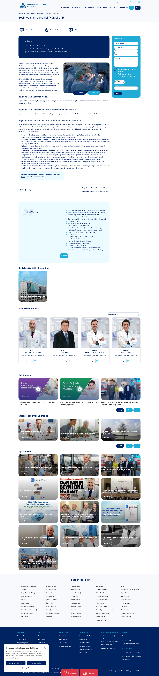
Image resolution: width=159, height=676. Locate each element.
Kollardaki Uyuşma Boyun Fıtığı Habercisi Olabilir (85, 230)
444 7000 (128, 640)
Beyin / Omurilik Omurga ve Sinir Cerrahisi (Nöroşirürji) (87, 219)
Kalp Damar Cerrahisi (52, 613)
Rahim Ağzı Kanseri (101, 599)
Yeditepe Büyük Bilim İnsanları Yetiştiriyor (76, 467)
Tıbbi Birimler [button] (89, 8)
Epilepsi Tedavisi (51, 593)
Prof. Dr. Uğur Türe (64, 351)
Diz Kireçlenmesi (51, 589)
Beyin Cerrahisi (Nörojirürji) (29, 593)
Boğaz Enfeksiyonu (27, 613)
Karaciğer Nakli (75, 586)
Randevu (80, 93)
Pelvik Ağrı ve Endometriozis (104, 610)
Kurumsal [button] (113, 8)
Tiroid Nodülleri (125, 603)
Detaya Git (25, 473)
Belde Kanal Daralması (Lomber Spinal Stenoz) (84, 228)
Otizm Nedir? (100, 593)
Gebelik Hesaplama (106, 644)
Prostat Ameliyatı (51, 606)
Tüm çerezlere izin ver (16, 663)
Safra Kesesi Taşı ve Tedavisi (130, 589)
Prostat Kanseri (100, 616)
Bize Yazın (125, 636)
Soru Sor (95, 93)
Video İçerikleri (79, 30)
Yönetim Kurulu (21, 639)
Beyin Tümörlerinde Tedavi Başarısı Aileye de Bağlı (85, 250)
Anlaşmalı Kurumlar (107, 2)
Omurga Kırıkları (74, 221)
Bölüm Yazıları (30, 30)
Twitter (138, 653)
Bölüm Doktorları (56, 30)
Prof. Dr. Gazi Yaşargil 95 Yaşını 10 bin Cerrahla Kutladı (37, 538)
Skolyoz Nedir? (125, 596)
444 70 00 (136, 2)
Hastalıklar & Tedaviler (65, 636)
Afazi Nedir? (72, 234)
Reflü (122, 586)
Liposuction (74, 596)
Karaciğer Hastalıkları (52, 610)
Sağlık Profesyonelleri (122, 2)
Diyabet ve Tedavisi (52, 586)
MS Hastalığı (99, 586)
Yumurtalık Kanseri (126, 610)
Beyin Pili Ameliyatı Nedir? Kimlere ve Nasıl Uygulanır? (87, 210)
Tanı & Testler (63, 643)
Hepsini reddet (36, 663)
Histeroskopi (50, 596)
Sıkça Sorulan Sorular (86, 649)
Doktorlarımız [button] (76, 8)
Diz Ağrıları (24, 616)
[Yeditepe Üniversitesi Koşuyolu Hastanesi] (32, 286)
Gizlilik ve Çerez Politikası (116, 671)
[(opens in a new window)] (25, 189)
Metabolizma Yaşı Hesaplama (109, 641)
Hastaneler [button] (65, 8)
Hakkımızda (20, 636)
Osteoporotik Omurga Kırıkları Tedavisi (81, 232)
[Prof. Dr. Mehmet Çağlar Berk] (33, 333)
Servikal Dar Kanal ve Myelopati (79, 223)
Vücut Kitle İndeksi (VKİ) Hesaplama (107, 637)
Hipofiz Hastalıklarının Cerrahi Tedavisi (81, 239)
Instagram (138, 656)
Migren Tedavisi (76, 613)
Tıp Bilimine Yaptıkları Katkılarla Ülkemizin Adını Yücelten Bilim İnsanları (120, 538)
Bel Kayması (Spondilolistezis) (78, 226)
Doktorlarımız (42, 636)
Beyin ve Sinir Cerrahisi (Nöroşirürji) (33, 355)
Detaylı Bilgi (27, 361)
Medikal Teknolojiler (86, 653)
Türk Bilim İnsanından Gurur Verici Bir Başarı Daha (36, 515)
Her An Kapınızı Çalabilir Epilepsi (79, 241)
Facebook (128, 653)
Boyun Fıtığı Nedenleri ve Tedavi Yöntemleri (83, 215)
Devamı (64, 256)
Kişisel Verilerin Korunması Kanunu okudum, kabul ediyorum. (127, 72)
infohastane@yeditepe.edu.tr (127, 643)
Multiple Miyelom (76, 616)
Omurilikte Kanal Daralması (77, 245)
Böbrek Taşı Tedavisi (27, 606)
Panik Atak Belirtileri (102, 606)
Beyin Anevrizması (26, 596)
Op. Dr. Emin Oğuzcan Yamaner (95, 351)
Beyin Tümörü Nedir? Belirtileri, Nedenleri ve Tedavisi (86, 212)
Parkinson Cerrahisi (102, 596)
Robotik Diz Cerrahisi (102, 613)
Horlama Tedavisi (51, 599)
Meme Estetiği (75, 599)
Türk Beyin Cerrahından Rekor (31, 491)
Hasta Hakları (83, 639)
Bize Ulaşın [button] (124, 8)
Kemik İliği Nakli (75, 589)
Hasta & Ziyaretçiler (93, 2)
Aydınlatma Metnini (124, 74)
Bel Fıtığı (23, 599)
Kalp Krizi (49, 616)
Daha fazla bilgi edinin (13, 658)
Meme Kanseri (75, 610)
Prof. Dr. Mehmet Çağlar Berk (32, 351)
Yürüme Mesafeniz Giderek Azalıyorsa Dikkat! (84, 248)
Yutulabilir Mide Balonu (127, 613)
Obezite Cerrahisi (101, 589)
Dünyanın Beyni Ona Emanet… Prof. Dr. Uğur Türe (77, 491)
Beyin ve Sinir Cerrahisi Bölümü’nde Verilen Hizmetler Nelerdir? (45, 52)
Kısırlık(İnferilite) (76, 593)
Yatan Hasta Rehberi (86, 636)
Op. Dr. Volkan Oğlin (126, 351)
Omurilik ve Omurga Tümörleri (78, 243)
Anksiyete (24, 589)
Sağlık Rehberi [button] (102, 8)
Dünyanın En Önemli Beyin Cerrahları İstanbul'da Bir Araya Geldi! (120, 491)
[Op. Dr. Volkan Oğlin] (126, 333)
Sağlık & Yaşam (63, 639)
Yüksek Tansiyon (126, 616)
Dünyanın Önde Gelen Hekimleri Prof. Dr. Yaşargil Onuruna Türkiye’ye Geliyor (38, 562)
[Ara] (131, 8)
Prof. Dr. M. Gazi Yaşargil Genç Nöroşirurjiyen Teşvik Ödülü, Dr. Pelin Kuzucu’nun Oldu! (77, 515)
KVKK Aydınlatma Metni (133, 671)
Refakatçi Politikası (85, 646)
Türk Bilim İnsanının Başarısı (113, 514)
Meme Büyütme (76, 603)
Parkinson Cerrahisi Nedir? (77, 217)
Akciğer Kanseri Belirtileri (29, 586)
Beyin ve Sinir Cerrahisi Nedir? (34, 46)
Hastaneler (41, 643)
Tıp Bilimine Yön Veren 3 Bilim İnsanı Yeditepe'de (79, 538)
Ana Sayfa (21, 13)
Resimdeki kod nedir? (118, 85)
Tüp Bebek (124, 606)
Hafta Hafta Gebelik (65, 646)
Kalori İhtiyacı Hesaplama (107, 648)
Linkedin (127, 659)
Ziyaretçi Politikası (85, 643)
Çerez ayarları (26, 668)
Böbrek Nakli (25, 603)
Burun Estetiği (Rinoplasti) (29, 610)
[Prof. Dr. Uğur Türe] (64, 333)
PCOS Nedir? (100, 603)
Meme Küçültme (76, 606)
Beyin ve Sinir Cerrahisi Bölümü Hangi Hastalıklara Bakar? (43, 49)
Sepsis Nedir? (125, 593)
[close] (44, 647)
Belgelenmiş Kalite (22, 643)
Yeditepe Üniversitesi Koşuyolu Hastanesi (32, 297)
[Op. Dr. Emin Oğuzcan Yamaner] (95, 333)
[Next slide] (137, 410)
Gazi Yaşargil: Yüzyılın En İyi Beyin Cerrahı (35, 467)
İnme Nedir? (50, 603)
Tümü (120, 410)
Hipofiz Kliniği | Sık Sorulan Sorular (80, 237)
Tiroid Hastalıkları (126, 599)
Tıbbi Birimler (31, 13)
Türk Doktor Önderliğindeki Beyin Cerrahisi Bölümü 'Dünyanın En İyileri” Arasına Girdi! (118, 468)
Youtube (127, 656)
